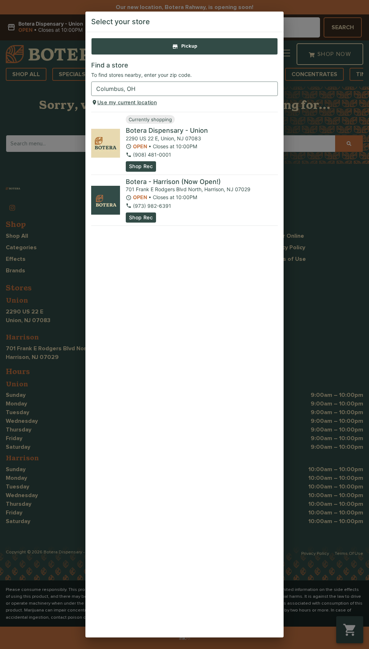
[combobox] (178, 89)
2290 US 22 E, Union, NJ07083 (163, 138)
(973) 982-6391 (152, 206)
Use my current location (127, 102)
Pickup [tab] (189, 46)
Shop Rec (141, 166)
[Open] (272, 89)
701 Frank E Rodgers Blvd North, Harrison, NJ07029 (188, 189)
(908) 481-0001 (152, 155)
